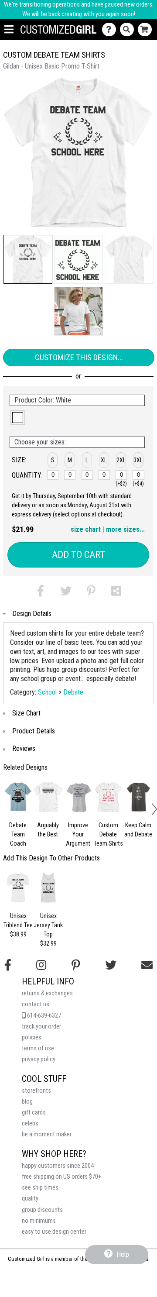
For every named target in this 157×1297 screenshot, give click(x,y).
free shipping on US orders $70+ (61, 1176)
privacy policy (38, 1059)
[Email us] (147, 965)
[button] (28, 259)
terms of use (38, 1048)
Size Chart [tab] (26, 713)
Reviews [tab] (23, 748)
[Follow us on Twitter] (110, 965)
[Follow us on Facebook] (7, 965)
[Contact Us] (111, 29)
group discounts (42, 1210)
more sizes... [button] (125, 529)
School (47, 692)
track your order (41, 1026)
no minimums (39, 1221)
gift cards (34, 1112)
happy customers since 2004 (58, 1166)
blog (27, 1101)
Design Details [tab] (31, 613)
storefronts (36, 1090)
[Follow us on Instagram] (41, 965)
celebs (30, 1123)
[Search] (129, 29)
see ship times (40, 1187)
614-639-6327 (43, 1015)
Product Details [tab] (33, 731)
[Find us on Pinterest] (76, 965)
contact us (35, 1004)
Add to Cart (78, 554)
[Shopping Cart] (147, 29)
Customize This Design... (79, 357)
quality (30, 1198)
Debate (73, 692)
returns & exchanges (47, 993)
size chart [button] (86, 529)
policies (31, 1037)
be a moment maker (47, 1134)
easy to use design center (54, 1231)
